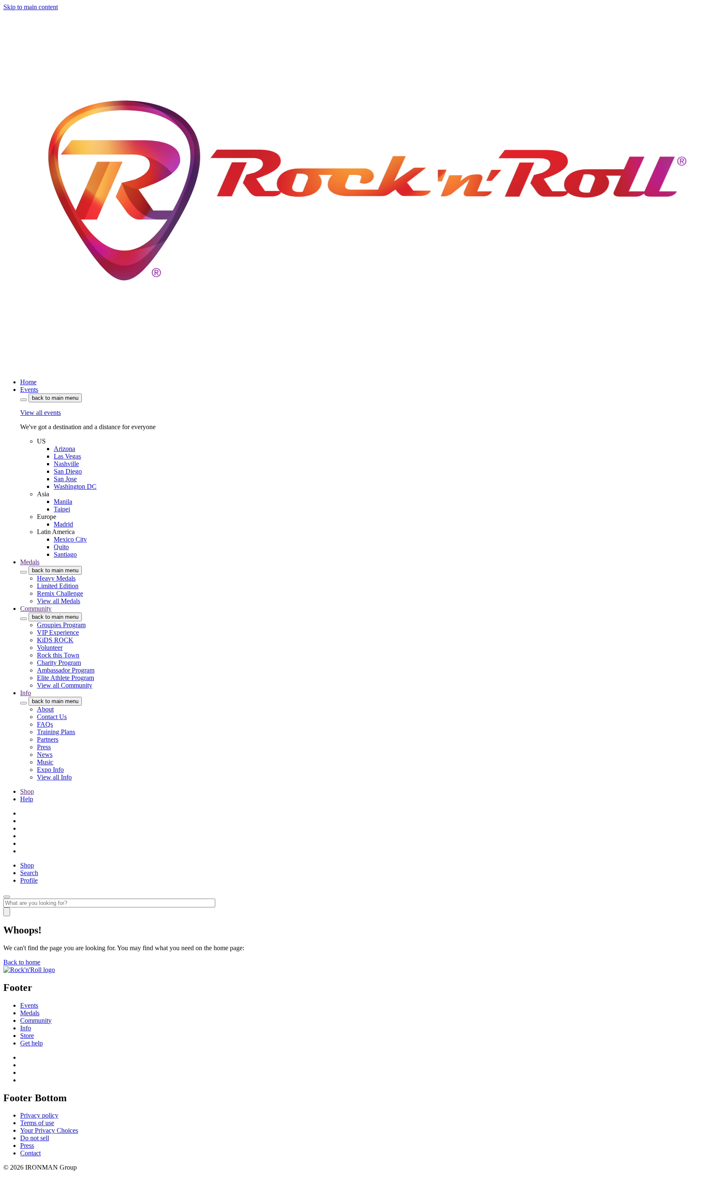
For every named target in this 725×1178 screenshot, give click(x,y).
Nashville (66, 463)
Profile (29, 880)
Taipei (62, 509)
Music (45, 762)
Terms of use (37, 1122)
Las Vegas (67, 456)
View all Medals (58, 601)
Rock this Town (58, 655)
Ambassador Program (65, 670)
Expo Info (50, 769)
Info (25, 692)
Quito (61, 546)
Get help (31, 1043)
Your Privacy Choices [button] (49, 1130)
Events (29, 389)
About (45, 709)
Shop (27, 791)
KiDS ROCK (55, 640)
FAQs (45, 724)
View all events (40, 412)
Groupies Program (61, 624)
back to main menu (55, 398)
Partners (47, 739)
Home (28, 382)
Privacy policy (39, 1115)
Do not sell (34, 1138)
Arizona (64, 448)
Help (26, 799)
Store (27, 1035)
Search (29, 872)
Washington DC (75, 486)
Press (44, 747)
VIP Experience (58, 632)
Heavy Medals (56, 578)
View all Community (64, 685)
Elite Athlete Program (65, 677)
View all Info (54, 777)
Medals (29, 562)
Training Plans (56, 731)
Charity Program (59, 662)
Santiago (65, 554)
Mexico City (70, 539)
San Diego (68, 471)
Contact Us (52, 716)
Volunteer (50, 647)
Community (36, 608)
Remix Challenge (60, 593)
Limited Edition (57, 585)
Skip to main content (30, 6)
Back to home (21, 962)
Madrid (63, 524)
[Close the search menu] (6, 897)
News (44, 754)
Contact (30, 1153)
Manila (63, 501)
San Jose (65, 478)
